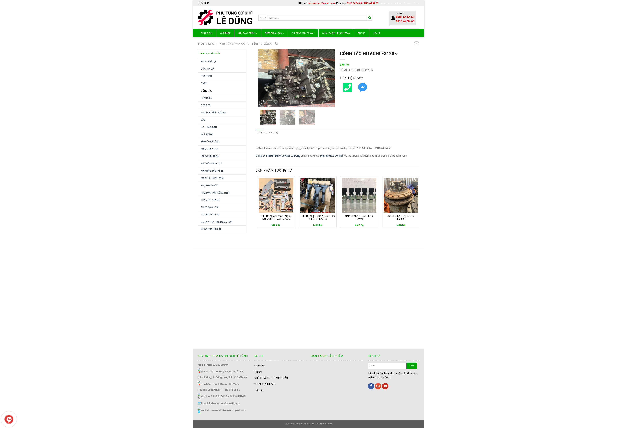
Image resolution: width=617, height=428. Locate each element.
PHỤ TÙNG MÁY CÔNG (302, 33)
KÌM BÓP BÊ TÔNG (210, 141)
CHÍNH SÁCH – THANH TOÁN (336, 33)
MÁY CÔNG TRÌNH (246, 33)
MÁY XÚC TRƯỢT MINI (212, 178)
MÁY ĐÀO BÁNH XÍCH (212, 171)
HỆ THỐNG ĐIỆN (209, 127)
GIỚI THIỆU (225, 33)
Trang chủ (207, 33)
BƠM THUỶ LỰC (209, 61)
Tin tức (361, 33)
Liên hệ (376, 33)
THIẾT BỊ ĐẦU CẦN (273, 33)
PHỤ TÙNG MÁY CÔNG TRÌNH (239, 43)
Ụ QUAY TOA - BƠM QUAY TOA (216, 222)
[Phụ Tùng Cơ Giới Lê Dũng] (226, 17)
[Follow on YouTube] (385, 386)
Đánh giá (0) (271, 133)
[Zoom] (262, 103)
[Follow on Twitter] (205, 3)
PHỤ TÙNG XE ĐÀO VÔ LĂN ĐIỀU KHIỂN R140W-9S (318, 218)
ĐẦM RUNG (206, 98)
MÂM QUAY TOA (209, 149)
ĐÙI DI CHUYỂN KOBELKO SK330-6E (401, 218)
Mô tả (259, 133)
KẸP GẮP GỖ (207, 134)
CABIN (204, 83)
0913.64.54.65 (354, 3)
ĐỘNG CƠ (205, 105)
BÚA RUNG (206, 76)
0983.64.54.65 (370, 3)
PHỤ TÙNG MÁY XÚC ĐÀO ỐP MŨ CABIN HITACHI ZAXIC (276, 218)
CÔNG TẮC (271, 43)
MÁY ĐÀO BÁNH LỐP (211, 163)
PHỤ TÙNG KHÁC (209, 185)
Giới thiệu (259, 365)
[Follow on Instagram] (202, 3)
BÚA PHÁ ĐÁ (207, 68)
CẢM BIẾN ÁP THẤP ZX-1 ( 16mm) (359, 218)
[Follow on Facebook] (199, 3)
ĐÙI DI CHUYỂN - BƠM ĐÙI (213, 112)
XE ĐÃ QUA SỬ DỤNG (211, 229)
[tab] (259, 133)
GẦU (203, 120)
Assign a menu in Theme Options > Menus (399, 3)
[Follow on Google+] (378, 386)
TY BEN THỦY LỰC (210, 214)
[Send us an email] (208, 3)
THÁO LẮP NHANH (210, 200)
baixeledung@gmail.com (321, 3)
